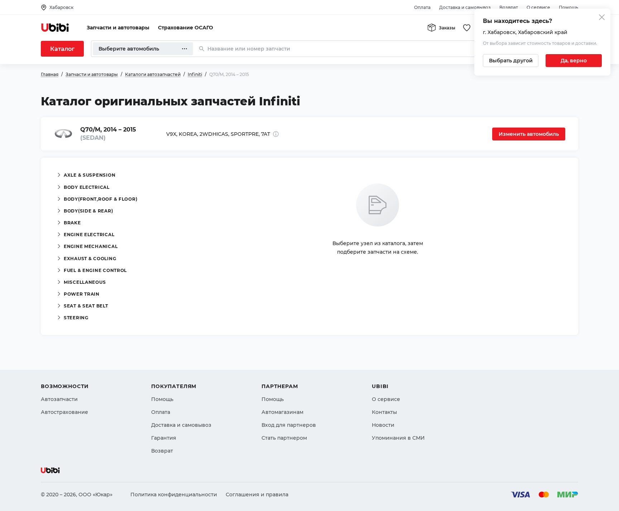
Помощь (568, 7)
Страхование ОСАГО (185, 27)
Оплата (422, 7)
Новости (383, 425)
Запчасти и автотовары (118, 27)
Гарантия (163, 438)
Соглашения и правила (257, 494)
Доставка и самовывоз (465, 7)
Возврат (508, 7)
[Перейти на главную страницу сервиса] (55, 27)
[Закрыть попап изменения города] (602, 18)
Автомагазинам (282, 412)
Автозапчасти (59, 399)
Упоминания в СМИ (398, 438)
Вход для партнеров (288, 425)
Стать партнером (284, 438)
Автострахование (64, 412)
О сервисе (538, 7)
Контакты (384, 412)
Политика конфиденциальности (173, 494)
